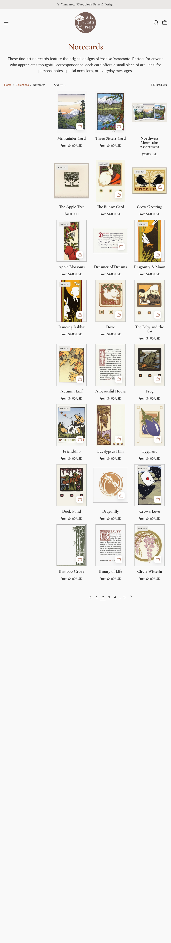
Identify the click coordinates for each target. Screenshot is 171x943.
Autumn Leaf (71, 391)
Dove (110, 327)
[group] (85, 4)
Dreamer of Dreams (110, 267)
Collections (22, 84)
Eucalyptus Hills (110, 451)
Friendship (71, 451)
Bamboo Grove (71, 571)
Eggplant (149, 451)
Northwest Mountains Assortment (149, 142)
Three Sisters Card (110, 138)
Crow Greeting (149, 207)
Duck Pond (71, 511)
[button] (155, 23)
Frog (149, 391)
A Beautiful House (110, 391)
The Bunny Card (110, 207)
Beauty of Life (110, 571)
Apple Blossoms (71, 267)
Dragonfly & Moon (149, 267)
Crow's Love (149, 511)
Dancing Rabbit (71, 327)
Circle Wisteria (149, 571)
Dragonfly (110, 511)
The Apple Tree (71, 207)
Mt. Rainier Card (71, 138)
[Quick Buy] (79, 126)
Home (7, 84)
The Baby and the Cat (149, 329)
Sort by (58, 85)
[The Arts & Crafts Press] (85, 22)
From (71, 145)
